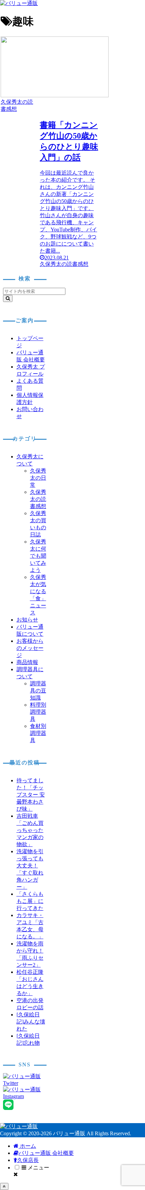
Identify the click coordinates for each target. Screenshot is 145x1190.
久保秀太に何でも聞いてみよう (38, 556)
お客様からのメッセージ (30, 648)
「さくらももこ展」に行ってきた (30, 901)
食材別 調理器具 (38, 733)
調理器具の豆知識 (38, 691)
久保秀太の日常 (38, 478)
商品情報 (27, 662)
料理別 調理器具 (38, 712)
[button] (7, 298)
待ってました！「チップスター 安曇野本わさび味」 (31, 795)
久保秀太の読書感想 (38, 499)
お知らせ (27, 620)
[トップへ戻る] (4, 1186)
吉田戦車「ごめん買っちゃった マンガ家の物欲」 (30, 830)
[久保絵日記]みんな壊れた (31, 1022)
